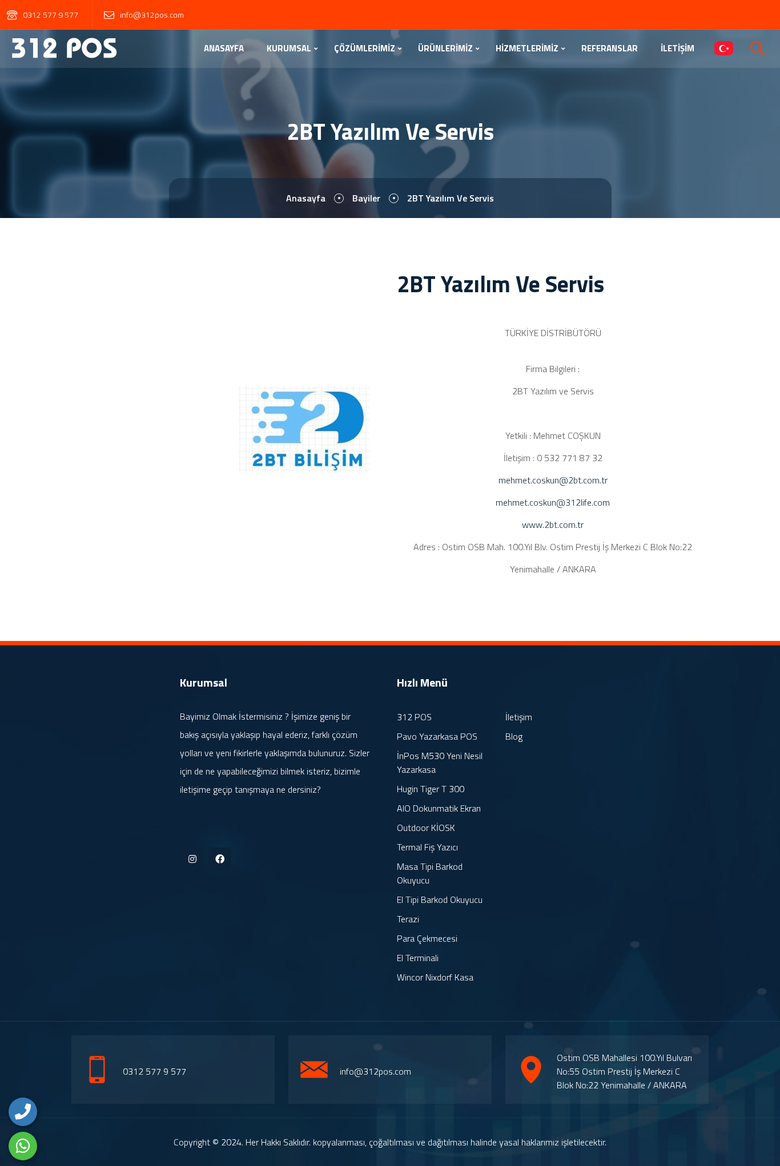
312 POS (414, 717)
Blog (513, 736)
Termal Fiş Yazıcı (427, 847)
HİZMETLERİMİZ (527, 48)
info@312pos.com (152, 15)
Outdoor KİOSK (426, 827)
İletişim (518, 717)
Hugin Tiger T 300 (430, 789)
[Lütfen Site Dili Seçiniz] (723, 49)
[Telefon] (23, 1112)
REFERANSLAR (609, 48)
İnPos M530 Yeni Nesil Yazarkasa (440, 762)
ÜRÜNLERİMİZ (445, 48)
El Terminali (418, 958)
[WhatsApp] (23, 1146)
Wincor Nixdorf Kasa (435, 977)
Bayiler (366, 198)
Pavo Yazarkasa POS (437, 736)
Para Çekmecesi (427, 938)
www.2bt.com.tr (553, 524)
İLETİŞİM (677, 48)
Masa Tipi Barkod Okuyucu (430, 873)
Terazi (408, 919)
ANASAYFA (224, 48)
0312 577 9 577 (50, 15)
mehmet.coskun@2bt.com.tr (553, 480)
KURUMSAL (289, 48)
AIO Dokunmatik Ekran (439, 808)
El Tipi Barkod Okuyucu (440, 899)
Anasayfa (305, 198)
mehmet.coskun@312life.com (553, 502)
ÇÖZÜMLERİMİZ (364, 48)
